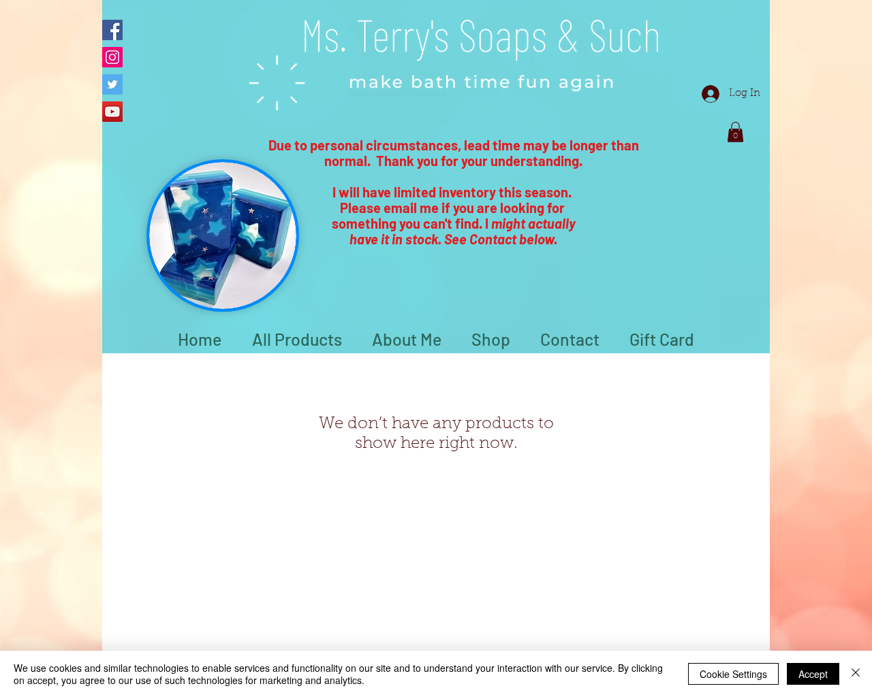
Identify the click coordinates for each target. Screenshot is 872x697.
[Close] (855, 674)
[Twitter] (112, 84)
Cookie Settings (733, 674)
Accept (813, 674)
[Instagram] (112, 57)
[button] (735, 132)
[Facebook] (112, 30)
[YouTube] (112, 111)
